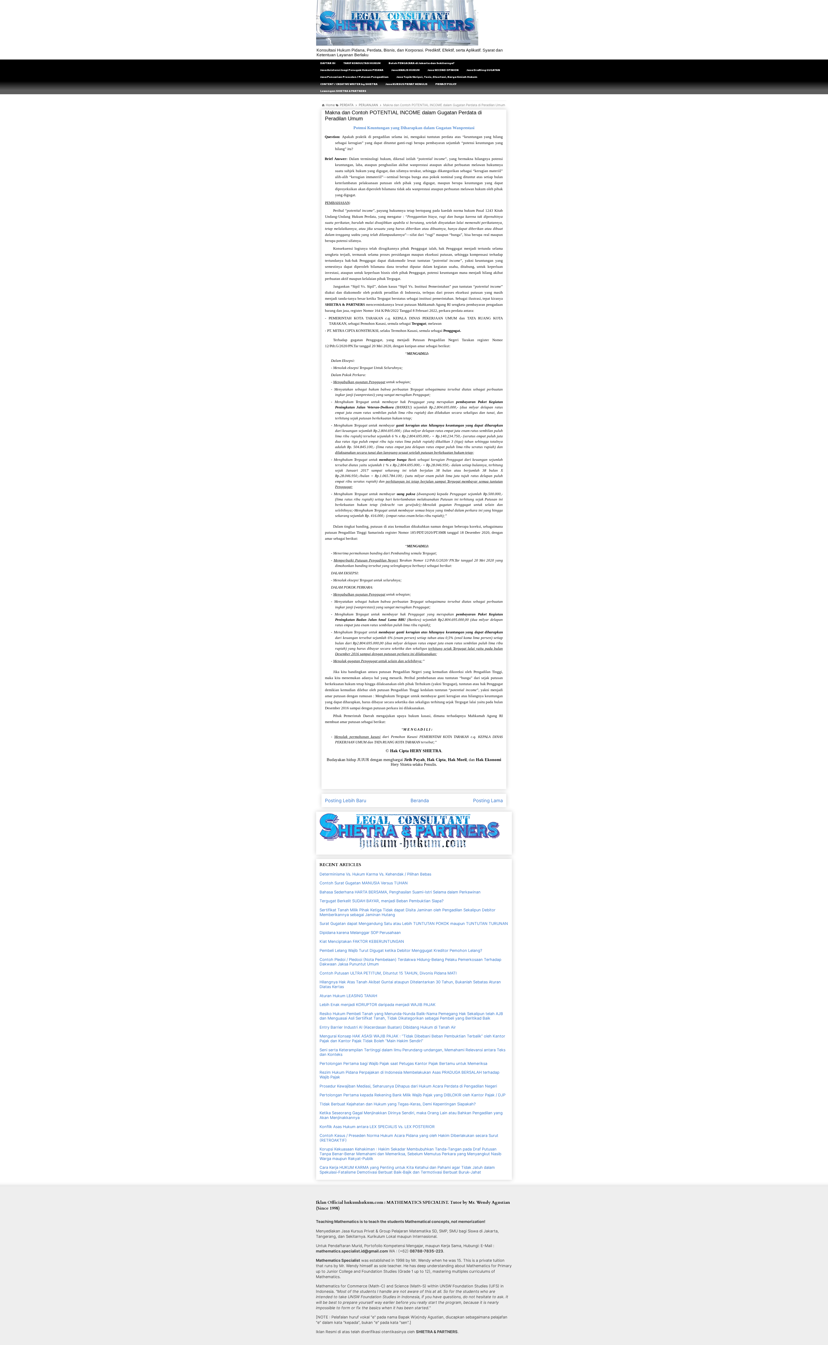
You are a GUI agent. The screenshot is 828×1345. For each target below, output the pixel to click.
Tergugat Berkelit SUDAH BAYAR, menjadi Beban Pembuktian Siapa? (382, 901)
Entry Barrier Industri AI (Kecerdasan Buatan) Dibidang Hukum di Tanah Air (388, 1027)
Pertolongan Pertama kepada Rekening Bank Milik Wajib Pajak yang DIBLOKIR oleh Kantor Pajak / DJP (412, 1095)
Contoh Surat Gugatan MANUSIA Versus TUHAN (364, 883)
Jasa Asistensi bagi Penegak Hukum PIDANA (351, 70)
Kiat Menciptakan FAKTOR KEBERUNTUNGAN (362, 941)
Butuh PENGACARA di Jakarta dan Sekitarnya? (422, 63)
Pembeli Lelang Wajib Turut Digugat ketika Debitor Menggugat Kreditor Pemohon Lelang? (401, 950)
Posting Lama (488, 800)
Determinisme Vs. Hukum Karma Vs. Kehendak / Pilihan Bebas (375, 874)
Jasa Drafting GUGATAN (483, 70)
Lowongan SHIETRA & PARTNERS (343, 91)
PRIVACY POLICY (445, 84)
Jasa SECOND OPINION (443, 70)
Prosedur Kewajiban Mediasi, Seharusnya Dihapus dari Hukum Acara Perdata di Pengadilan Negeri (408, 1086)
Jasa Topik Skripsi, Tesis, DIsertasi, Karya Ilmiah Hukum (437, 76)
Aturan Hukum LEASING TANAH (348, 995)
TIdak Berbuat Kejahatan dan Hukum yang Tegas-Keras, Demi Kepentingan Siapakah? (398, 1104)
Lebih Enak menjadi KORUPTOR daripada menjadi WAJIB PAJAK (378, 1004)
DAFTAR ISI (327, 63)
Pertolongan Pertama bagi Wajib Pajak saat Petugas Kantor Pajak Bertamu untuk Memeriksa (403, 1063)
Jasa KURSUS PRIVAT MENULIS (406, 84)
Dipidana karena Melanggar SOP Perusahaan (360, 932)
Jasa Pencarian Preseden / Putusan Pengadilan (354, 76)
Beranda (420, 800)
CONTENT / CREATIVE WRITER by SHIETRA (349, 84)
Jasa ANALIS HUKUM (405, 70)
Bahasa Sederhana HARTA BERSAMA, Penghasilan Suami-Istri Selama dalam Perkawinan (400, 892)
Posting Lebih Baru (345, 800)
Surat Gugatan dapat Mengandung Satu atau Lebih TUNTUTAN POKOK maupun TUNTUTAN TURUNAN (414, 923)
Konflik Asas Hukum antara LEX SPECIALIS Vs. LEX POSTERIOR (377, 1126)
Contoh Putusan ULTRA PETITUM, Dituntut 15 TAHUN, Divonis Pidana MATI (388, 973)
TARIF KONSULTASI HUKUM (362, 63)
